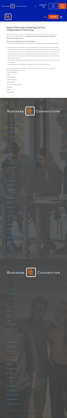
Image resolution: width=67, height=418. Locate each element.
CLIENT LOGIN (53, 6)
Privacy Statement (12, 163)
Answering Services (12, 72)
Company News (11, 77)
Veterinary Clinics (11, 207)
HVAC (8, 220)
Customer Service (11, 79)
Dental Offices (10, 216)
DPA (8, 171)
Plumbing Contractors (13, 233)
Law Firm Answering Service (14, 84)
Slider (8, 89)
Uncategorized (11, 92)
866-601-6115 (12, 127)
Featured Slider (11, 82)
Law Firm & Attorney (12, 198)
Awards (9, 154)
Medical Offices (11, 224)
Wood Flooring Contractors (14, 242)
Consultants (10, 211)
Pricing (8, 158)
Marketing (9, 87)
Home (8, 145)
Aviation (9, 202)
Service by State (11, 189)
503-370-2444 (13, 132)
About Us (9, 150)
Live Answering (11, 180)
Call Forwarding (11, 185)
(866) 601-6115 (44, 6)
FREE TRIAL (62, 6)
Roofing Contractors (12, 237)
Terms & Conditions (12, 167)
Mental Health (10, 229)
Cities (8, 74)
